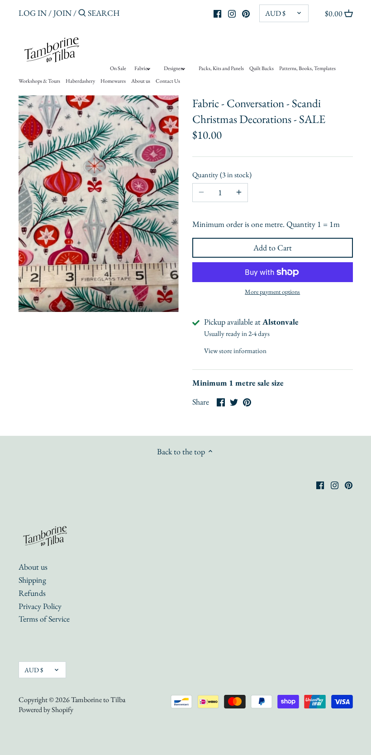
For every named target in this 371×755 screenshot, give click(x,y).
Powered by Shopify (46, 709)
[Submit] (82, 14)
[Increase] (238, 193)
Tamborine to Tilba (98, 699)
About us (33, 567)
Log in (33, 13)
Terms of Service (44, 618)
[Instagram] (232, 12)
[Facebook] (217, 12)
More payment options (272, 291)
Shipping (32, 580)
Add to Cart (272, 247)
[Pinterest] (246, 12)
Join (62, 13)
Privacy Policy (40, 606)
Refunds (32, 593)
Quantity (220, 174)
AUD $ (275, 13)
